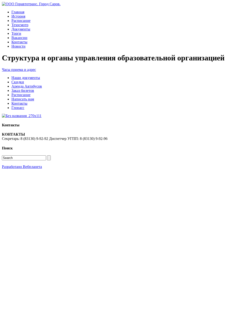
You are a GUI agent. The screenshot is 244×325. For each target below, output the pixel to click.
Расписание (20, 21)
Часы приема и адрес (19, 70)
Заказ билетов (22, 91)
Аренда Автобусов (26, 86)
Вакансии (19, 38)
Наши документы (25, 78)
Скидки (17, 82)
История (18, 16)
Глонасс (17, 108)
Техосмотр (19, 25)
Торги (16, 33)
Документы (20, 29)
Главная (17, 12)
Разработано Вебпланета (22, 167)
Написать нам (22, 99)
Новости (18, 46)
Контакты (19, 42)
